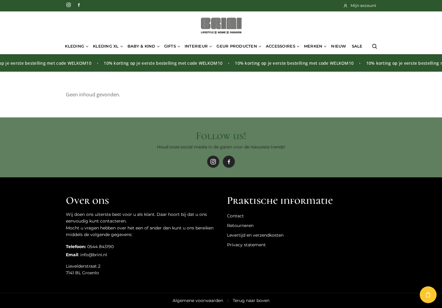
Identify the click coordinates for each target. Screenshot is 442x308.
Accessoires (280, 46)
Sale (357, 46)
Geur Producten (236, 46)
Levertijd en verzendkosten (255, 235)
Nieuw (338, 46)
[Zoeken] (375, 46)
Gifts (170, 46)
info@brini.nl (93, 254)
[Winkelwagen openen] (428, 294)
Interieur (196, 46)
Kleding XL (106, 46)
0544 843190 (100, 246)
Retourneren (240, 225)
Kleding (74, 46)
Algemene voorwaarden (198, 300)
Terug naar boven (251, 300)
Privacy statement (246, 244)
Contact (235, 216)
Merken (313, 46)
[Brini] (221, 25)
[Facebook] (78, 5)
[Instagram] (68, 5)
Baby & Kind (141, 46)
